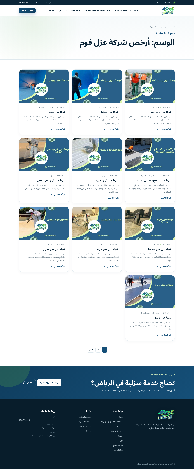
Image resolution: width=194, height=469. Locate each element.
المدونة (120, 436)
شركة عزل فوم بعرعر (108, 249)
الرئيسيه (120, 426)
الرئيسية (134, 10)
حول (121, 440)
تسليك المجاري (85, 426)
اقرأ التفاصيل (165, 129)
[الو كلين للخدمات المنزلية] (168, 10)
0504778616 (24, 420)
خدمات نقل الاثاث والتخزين (68, 10)
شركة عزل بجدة (163, 317)
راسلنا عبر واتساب (49, 382)
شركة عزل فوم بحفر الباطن (51, 180)
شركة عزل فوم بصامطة (159, 249)
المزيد (51, 10)
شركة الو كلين (118, 450)
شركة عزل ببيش (56, 112)
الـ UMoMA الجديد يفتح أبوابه (112, 422)
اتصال (121, 417)
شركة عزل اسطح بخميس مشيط (153, 180)
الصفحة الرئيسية (117, 431)
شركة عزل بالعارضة (161, 112)
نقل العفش (86, 431)
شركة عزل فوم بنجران (54, 249)
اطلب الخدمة (27, 10)
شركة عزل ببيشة (110, 112)
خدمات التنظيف (120, 10)
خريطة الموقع (118, 445)
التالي (90, 350)
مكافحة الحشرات (84, 422)
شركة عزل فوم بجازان (107, 180)
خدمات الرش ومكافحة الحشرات (97, 10)
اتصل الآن (27, 382)
